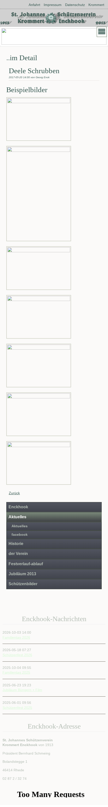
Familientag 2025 (16, 672)
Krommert (96, 5)
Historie (16, 543)
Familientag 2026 (16, 637)
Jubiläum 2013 (22, 574)
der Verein (18, 553)
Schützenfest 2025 (17, 708)
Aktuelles (17, 517)
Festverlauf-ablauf (26, 564)
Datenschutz (75, 5)
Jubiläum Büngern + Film (22, 690)
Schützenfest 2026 (17, 655)
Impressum (53, 5)
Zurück (14, 493)
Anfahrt (34, 5)
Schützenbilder (23, 584)
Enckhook (18, 507)
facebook (20, 535)
